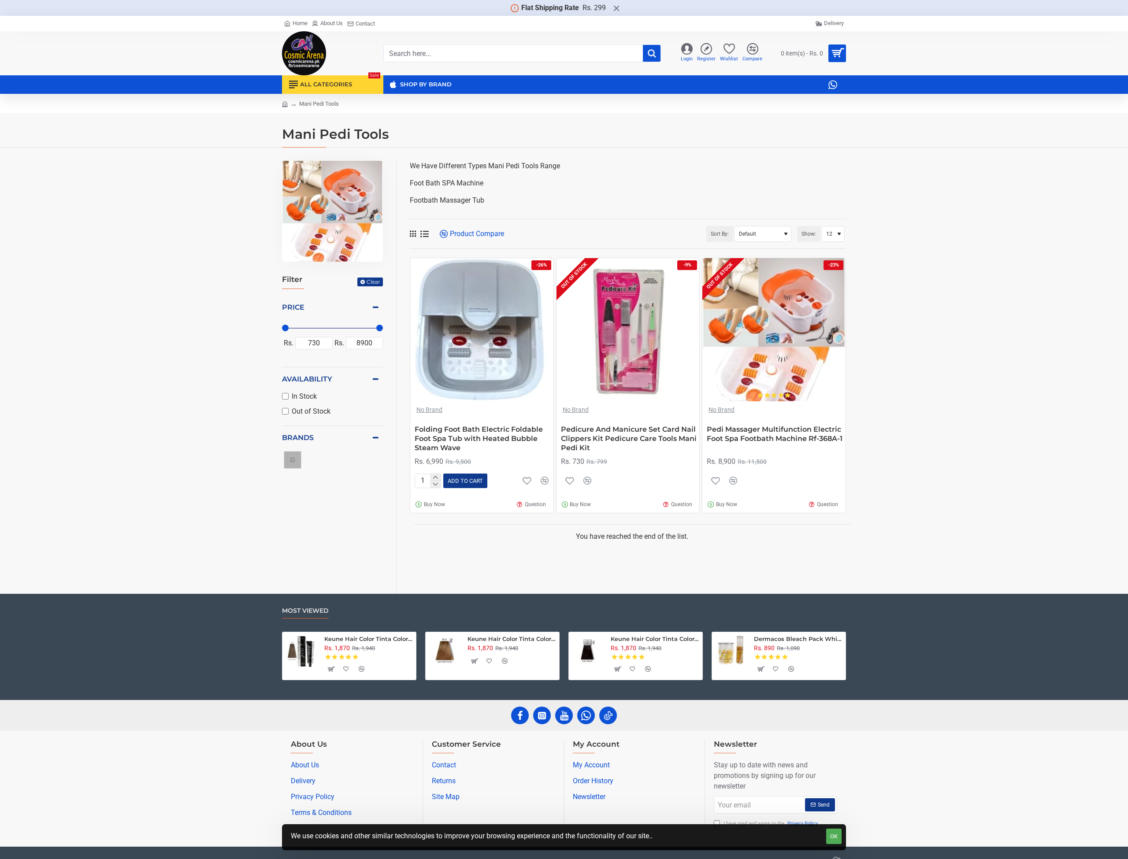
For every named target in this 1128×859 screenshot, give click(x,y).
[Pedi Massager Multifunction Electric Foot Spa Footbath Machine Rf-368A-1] (774, 329)
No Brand (429, 409)
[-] (435, 484)
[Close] (616, 8)
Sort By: (720, 234)
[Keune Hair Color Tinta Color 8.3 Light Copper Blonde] (444, 651)
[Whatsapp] (586, 715)
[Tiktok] (608, 715)
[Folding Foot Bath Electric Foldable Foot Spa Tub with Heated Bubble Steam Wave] (481, 329)
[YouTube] (564, 715)
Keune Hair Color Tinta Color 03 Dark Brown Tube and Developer (655, 638)
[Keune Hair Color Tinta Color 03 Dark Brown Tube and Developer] (588, 651)
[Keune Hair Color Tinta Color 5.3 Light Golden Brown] (301, 651)
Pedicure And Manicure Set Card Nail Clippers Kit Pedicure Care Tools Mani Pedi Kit (629, 438)
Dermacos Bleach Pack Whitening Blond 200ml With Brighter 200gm (798, 638)
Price (293, 307)
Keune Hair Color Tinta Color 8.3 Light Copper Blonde (512, 638)
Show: (808, 234)
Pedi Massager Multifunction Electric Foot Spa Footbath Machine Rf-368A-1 (774, 434)
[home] (285, 103)
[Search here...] (651, 53)
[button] (465, 481)
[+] (435, 477)
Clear (373, 281)
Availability (307, 379)
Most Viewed (305, 611)
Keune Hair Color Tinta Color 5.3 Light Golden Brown (368, 638)
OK (834, 836)
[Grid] (413, 234)
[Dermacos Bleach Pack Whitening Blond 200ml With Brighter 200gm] (731, 651)
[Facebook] (520, 715)
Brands (298, 437)
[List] (424, 234)
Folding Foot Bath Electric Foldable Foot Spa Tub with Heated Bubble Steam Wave (479, 438)
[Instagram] (542, 715)
